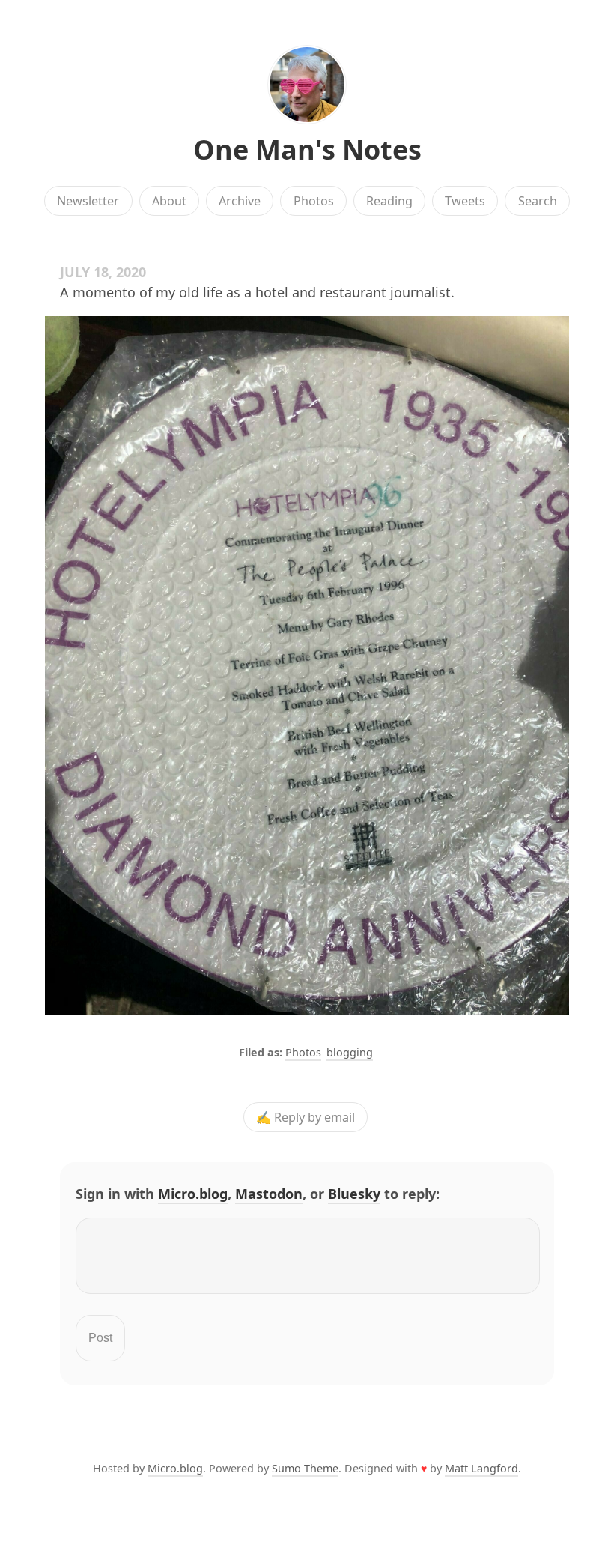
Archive (240, 201)
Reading (389, 201)
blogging (349, 1052)
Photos (314, 201)
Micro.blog (193, 1194)
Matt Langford (481, 1468)
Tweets (465, 201)
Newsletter (88, 201)
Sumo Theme (305, 1468)
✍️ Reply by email (305, 1117)
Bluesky (354, 1194)
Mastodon (269, 1194)
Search (537, 201)
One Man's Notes (307, 149)
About (169, 201)
